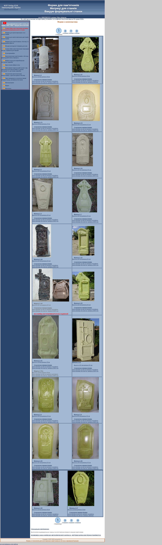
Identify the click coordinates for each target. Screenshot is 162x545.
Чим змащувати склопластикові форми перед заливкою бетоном (13, 79)
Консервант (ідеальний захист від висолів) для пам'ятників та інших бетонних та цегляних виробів (14, 69)
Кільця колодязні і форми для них (16, 46)
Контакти (8, 88)
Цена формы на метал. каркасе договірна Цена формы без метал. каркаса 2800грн (85, 80)
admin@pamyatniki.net (11, 9)
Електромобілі (10, 53)
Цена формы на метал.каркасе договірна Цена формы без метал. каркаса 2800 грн (85, 309)
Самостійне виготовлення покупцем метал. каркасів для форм (15, 49)
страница (65, 522)
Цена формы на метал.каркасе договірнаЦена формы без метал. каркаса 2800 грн (45, 81)
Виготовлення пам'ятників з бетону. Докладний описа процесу (15, 57)
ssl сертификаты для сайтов (9, 544)
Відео (7, 85)
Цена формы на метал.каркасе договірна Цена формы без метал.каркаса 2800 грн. (85, 174)
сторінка (65, 33)
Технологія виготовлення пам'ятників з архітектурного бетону (13, 74)
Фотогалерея (9, 83)
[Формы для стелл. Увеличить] (42, 301)
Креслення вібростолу (12, 65)
